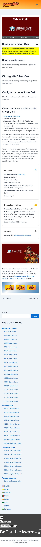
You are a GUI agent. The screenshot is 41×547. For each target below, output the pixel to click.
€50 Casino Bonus (10, 359)
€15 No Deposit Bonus (11, 420)
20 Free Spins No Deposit (12, 458)
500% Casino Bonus (11, 401)
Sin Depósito (7, 405)
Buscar (4, 312)
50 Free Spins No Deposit (12, 470)
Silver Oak (21, 174)
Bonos (5, 37)
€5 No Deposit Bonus (11, 408)
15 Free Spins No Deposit (12, 454)
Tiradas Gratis (8, 447)
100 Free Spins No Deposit (13, 474)
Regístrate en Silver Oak (12, 116)
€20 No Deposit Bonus (12, 424)
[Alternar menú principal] (37, 4)
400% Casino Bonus (11, 397)
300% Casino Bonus (11, 394)
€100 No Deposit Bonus (12, 439)
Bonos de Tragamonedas (12, 481)
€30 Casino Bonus (10, 351)
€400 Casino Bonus (11, 374)
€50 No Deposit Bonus (12, 436)
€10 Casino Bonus (10, 335)
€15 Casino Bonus (10, 339)
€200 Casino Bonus (11, 366)
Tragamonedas (9, 478)
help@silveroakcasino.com (22, 235)
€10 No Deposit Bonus (11, 416)
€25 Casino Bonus (10, 347)
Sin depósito (14, 37)
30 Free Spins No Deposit (12, 466)
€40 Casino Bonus (10, 355)
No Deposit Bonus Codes (12, 443)
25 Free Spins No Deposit (12, 462)
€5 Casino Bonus (10, 331)
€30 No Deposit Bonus (12, 428)
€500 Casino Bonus (11, 378)
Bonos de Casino (20, 276)
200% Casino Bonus (11, 390)
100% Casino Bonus (11, 386)
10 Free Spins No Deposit (12, 450)
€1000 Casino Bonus (11, 382)
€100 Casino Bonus (11, 362)
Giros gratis (25, 37)
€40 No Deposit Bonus (12, 432)
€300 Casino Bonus (11, 370)
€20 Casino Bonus (10, 343)
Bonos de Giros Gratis (17, 278)
